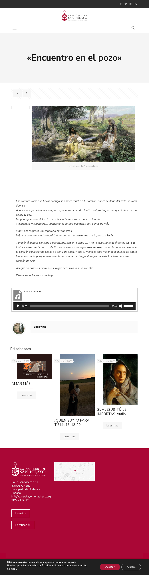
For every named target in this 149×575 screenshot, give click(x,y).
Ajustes (131, 567)
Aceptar (109, 567)
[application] (74, 306)
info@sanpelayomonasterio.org (31, 497)
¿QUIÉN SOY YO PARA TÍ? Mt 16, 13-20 (71, 422)
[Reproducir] (18, 306)
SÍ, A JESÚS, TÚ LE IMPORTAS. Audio (111, 411)
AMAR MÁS (21, 383)
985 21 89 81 (20, 500)
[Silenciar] (120, 306)
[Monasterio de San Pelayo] (74, 15)
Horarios (20, 513)
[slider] (129, 305)
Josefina (40, 327)
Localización (23, 525)
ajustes (11, 568)
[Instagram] (131, 4)
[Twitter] (126, 4)
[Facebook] (121, 4)
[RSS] (136, 4)
